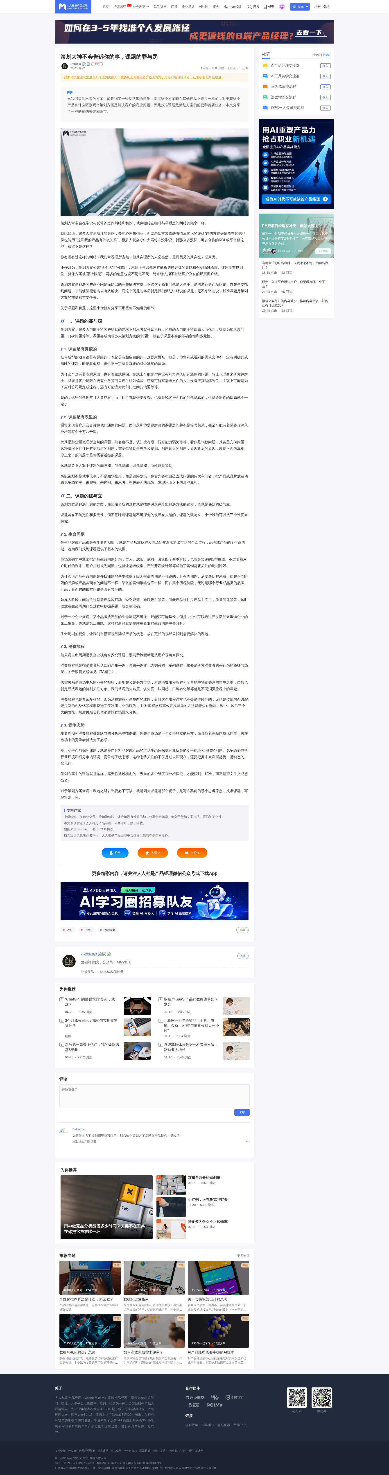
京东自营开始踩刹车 (204, 1177)
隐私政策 (191, 1425)
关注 (97, 64)
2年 (69, 930)
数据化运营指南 (136, 1299)
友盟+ (163, 1450)
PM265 (72, 1450)
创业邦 (173, 1450)
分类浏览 (139, 6)
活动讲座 (160, 6)
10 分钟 (244, 68)
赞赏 (117, 853)
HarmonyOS (232, 6)
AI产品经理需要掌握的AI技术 (211, 1352)
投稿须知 (207, 1425)
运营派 (84, 1458)
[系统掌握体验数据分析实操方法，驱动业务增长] (236, 1051)
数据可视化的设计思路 (77, 1352)
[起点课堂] (195, 1397)
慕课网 (199, 1450)
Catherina (78, 1129)
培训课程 (119, 6)
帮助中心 (239, 1425)
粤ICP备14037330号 (109, 1463)
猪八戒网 (116, 1450)
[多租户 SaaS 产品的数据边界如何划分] (236, 1006)
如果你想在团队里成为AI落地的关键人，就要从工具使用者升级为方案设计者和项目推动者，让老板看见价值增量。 (144, 77)
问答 (174, 6)
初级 (88, 930)
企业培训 (188, 6)
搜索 (256, 6)
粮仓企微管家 (98, 1458)
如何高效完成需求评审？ (143, 1352)
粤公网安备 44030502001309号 (142, 1463)
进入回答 (323, 251)
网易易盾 (144, 1450)
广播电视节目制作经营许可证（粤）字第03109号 (84, 1468)
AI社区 (203, 6)
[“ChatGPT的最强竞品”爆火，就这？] (137, 1006)
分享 (242, 930)
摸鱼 (216, 6)
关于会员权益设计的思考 (207, 1299)
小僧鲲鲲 (75, 64)
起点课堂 (102, 1450)
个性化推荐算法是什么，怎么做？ (86, 1299)
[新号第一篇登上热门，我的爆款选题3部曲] (137, 1051)
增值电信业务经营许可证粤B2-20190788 (139, 1468)
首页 (106, 6)
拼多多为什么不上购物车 (208, 1221)
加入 (325, 65)
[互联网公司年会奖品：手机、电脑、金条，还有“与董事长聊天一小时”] (236, 1028)
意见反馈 (223, 1425)
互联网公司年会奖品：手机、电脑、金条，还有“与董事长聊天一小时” (191, 1026)
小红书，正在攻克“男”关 (208, 1199)
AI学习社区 (186, 1450)
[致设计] (195, 1405)
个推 (155, 1450)
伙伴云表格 (130, 1450)
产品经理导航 (87, 1450)
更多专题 (243, 1255)
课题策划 (109, 930)
